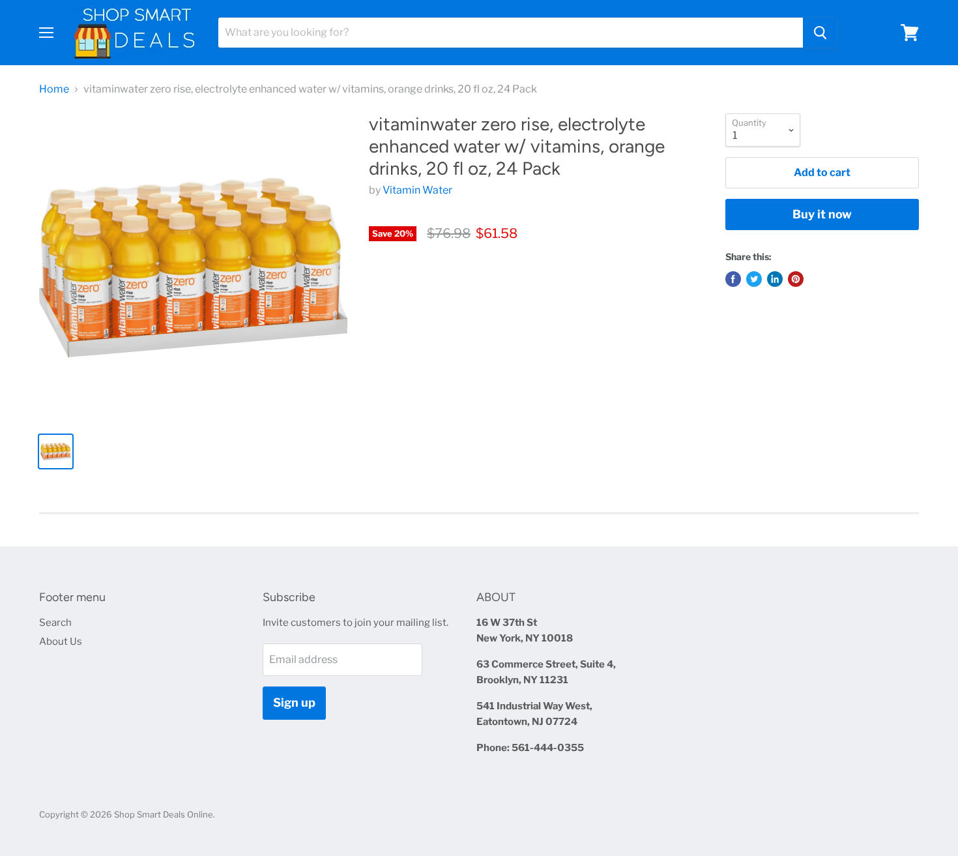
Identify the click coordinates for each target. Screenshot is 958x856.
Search (55, 622)
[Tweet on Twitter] (754, 279)
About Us (60, 641)
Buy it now (822, 214)
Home (54, 89)
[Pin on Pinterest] (796, 279)
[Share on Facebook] (733, 279)
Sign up (294, 702)
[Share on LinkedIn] (775, 279)
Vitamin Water (417, 190)
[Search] (820, 33)
